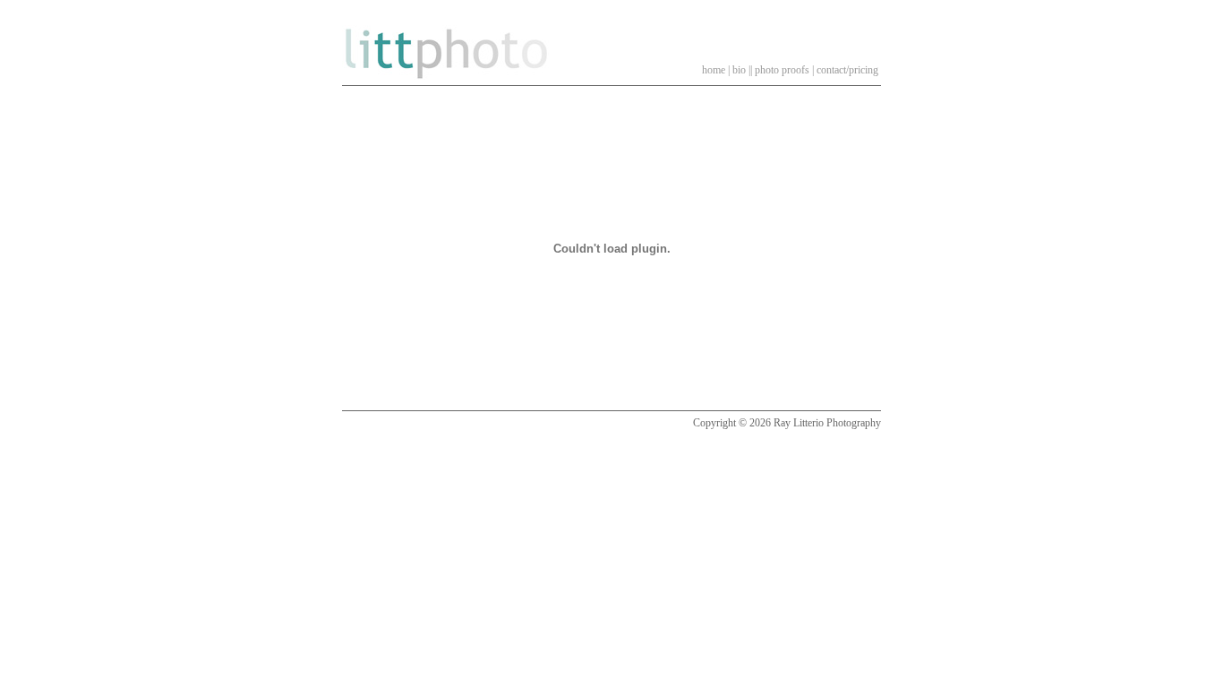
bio (739, 70)
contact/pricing (847, 70)
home (713, 70)
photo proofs (782, 70)
